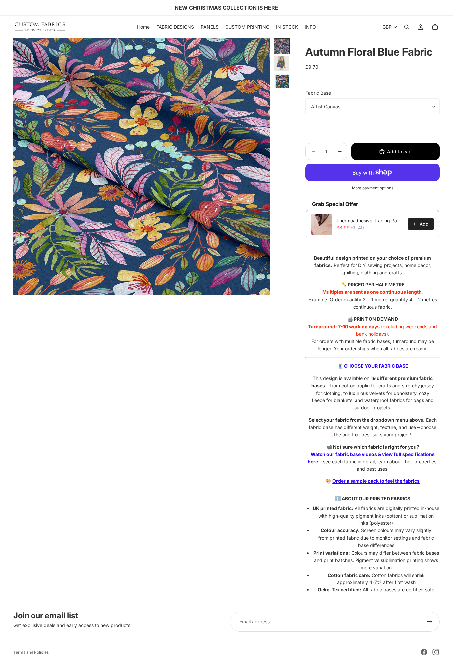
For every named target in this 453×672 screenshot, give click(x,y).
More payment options (372, 188)
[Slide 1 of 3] (281, 46)
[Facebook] (424, 652)
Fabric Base (318, 93)
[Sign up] (430, 622)
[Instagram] (436, 652)
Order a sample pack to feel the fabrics (376, 481)
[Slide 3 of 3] (281, 81)
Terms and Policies (31, 652)
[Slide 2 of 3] (281, 63)
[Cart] (435, 27)
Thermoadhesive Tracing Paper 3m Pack (370, 220)
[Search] (406, 27)
